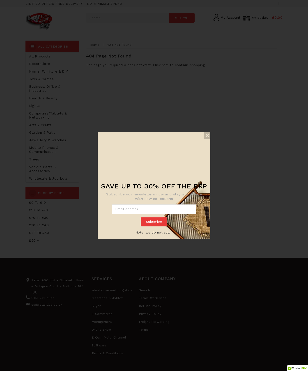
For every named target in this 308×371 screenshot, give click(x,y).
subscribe (154, 221)
